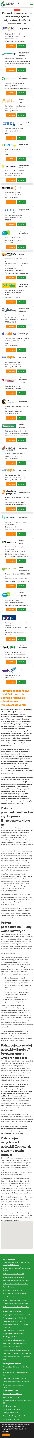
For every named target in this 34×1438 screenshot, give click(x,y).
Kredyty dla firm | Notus (10, 1413)
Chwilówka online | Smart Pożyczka (14, 1321)
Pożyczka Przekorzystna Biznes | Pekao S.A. (17, 1416)
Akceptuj (6, 1435)
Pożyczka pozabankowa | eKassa (13, 1330)
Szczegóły (11, 46)
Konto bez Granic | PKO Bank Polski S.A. (15, 1284)
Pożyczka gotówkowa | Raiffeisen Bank (15, 1343)
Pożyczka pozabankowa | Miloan (13, 1334)
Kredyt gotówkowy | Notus (11, 1347)
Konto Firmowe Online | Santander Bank (15, 1303)
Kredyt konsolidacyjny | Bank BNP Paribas (16, 1382)
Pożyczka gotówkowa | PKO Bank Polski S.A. (17, 1353)
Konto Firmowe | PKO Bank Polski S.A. (15, 1300)
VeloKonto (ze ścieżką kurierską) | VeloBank (17, 1280)
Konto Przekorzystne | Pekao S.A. (13, 1274)
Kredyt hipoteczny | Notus (11, 1397)
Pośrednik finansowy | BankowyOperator (16, 1350)
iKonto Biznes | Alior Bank (11, 1297)
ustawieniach (6, 1431)
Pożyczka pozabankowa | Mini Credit (14, 1318)
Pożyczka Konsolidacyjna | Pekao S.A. (15, 1378)
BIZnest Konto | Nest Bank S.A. (12, 1290)
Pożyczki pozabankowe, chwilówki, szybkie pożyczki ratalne (17, 16)
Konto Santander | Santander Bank (13, 1277)
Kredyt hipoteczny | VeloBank (12, 1394)
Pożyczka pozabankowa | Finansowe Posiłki (17, 1315)
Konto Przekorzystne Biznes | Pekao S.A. (16, 1307)
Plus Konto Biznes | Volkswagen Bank (14, 1293)
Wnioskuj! (21, 46)
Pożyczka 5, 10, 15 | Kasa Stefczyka (14, 1340)
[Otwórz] (31, 4)
